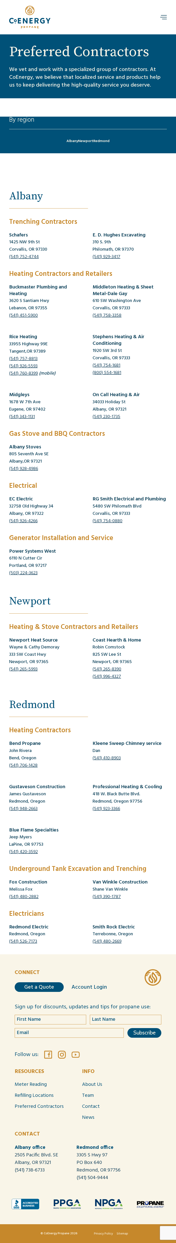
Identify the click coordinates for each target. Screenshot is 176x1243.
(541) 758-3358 (107, 315)
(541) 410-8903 (107, 758)
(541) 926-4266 (23, 521)
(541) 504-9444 (92, 1178)
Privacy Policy (103, 1233)
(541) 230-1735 (106, 416)
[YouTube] (76, 1055)
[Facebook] (48, 1055)
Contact (91, 1107)
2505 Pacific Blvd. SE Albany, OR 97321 (36, 1159)
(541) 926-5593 (23, 366)
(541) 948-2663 (23, 808)
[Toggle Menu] (163, 17)
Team (88, 1096)
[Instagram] (62, 1055)
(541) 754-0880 (107, 521)
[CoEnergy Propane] (153, 977)
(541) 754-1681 (106, 365)
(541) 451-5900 (23, 315)
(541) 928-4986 (23, 468)
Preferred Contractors (39, 1107)
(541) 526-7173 (23, 941)
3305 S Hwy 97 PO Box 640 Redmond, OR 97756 (99, 1162)
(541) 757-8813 (23, 358)
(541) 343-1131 (22, 416)
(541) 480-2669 (107, 941)
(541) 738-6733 (30, 1170)
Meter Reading (31, 1085)
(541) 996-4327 (107, 676)
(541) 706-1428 (23, 765)
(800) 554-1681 (107, 372)
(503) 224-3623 (23, 573)
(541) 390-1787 (107, 896)
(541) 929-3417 (106, 257)
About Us (92, 1085)
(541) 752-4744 (24, 257)
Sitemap (122, 1233)
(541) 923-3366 (106, 808)
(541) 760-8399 (23, 373)
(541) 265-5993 (23, 669)
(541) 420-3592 (23, 852)
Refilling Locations (34, 1096)
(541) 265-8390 (107, 669)
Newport (85, 141)
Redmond (101, 141)
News (88, 1118)
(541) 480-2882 (23, 896)
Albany (72, 141)
